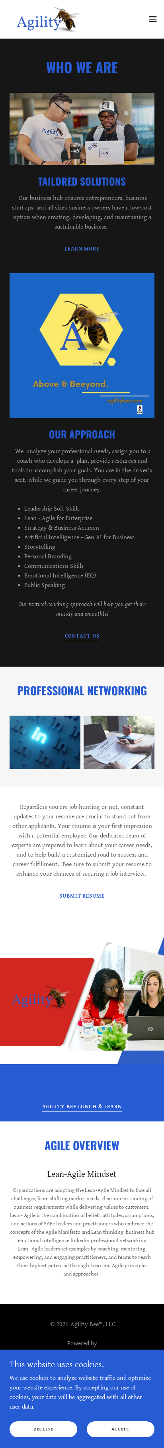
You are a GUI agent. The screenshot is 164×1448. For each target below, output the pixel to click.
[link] (48, 19)
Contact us (82, 636)
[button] (153, 19)
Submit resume (81, 896)
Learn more (82, 249)
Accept (120, 1429)
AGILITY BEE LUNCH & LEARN (82, 1107)
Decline (43, 1429)
